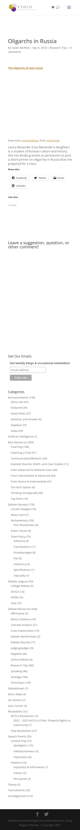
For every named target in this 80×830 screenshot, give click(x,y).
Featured (16, 407)
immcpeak (53, 140)
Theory (12, 784)
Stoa (13, 603)
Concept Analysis (21, 625)
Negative (16, 653)
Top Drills (17, 498)
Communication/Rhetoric (26, 458)
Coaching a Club (21, 452)
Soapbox (16, 425)
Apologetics (21, 745)
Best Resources (17, 442)
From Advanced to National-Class (31, 470)
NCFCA (15, 591)
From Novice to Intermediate (28, 481)
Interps (18, 773)
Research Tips (58, 47)
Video (14, 431)
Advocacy (19, 541)
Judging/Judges (20, 648)
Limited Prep (19, 741)
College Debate (20, 586)
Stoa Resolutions (21, 731)
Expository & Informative (29, 767)
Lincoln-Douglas (21, 509)
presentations (30, 140)
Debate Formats (18, 504)
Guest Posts (18, 413)
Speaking (16, 671)
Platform (16, 762)
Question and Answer (24, 419)
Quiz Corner (15, 706)
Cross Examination (22, 630)
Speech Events (17, 736)
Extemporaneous (24, 751)
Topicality (19, 575)
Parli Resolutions (24, 525)
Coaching (16, 447)
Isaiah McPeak (20, 47)
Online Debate (20, 659)
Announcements (18, 397)
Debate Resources (19, 609)
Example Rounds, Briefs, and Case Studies (37, 464)
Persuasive (20, 779)
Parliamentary (19, 520)
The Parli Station (21, 487)
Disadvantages (23, 552)
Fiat (16, 558)
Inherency (20, 564)
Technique (17, 682)
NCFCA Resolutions (22, 716)
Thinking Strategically (24, 493)
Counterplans (22, 546)
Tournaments (16, 790)
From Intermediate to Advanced (30, 475)
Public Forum (19, 531)
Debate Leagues (18, 581)
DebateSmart (16, 688)
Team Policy (18, 536)
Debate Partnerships (23, 636)
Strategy (16, 677)
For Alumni (15, 700)
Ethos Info (17, 402)
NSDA (14, 597)
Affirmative (17, 613)
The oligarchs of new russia (25, 68)
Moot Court (18, 515)
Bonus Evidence (21, 619)
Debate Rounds (20, 642)
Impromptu (21, 757)
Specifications (22, 570)
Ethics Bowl (15, 694)
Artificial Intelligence (20, 436)
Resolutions (15, 711)
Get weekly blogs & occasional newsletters (40, 363)
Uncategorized (17, 796)
